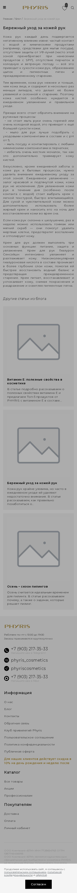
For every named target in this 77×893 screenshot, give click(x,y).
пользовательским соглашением (25, 872)
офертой (41, 874)
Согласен (38, 884)
